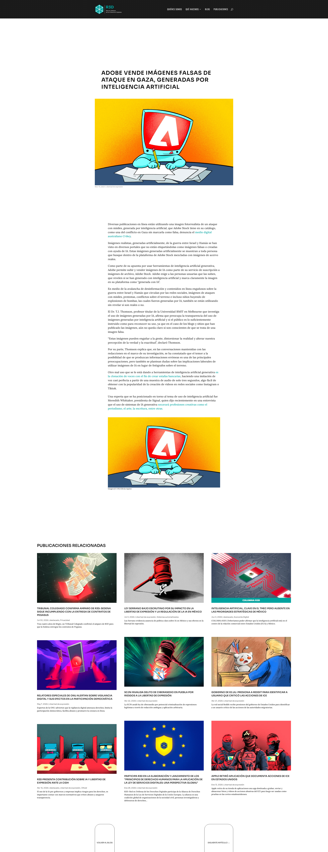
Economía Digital (241, 617)
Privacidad (65, 620)
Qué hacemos (192, 9)
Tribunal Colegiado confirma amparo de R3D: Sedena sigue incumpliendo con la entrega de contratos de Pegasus (74, 611)
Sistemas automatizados (168, 617)
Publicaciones (221, 9)
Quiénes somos (174, 9)
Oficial (84, 788)
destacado (54, 620)
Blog (207, 9)
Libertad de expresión (114, 187)
